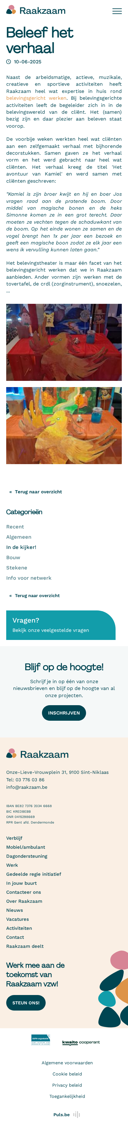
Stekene (16, 568)
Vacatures (17, 919)
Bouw (13, 557)
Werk (12, 865)
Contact (15, 937)
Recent (15, 527)
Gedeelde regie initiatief (33, 874)
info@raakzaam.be (27, 787)
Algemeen (18, 537)
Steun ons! (25, 1002)
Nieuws (14, 910)
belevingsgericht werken (36, 98)
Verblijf (14, 838)
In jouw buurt (21, 883)
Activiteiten (19, 928)
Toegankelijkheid (67, 1096)
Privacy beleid (67, 1085)
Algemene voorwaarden (67, 1062)
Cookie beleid (67, 1073)
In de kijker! (21, 547)
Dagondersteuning (26, 856)
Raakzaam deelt (24, 946)
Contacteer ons (23, 892)
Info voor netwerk (29, 578)
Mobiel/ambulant (25, 847)
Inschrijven (64, 713)
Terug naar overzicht (37, 595)
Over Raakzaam (24, 901)
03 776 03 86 (30, 780)
